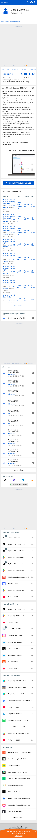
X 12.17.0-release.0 (14, 649)
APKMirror (8, 2)
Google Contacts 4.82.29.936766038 (13, 460)
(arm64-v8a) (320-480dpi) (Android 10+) (9, 268)
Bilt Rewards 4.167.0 (14, 792)
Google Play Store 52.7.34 (16, 570)
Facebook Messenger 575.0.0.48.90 (19, 700)
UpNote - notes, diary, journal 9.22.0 (19, 798)
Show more (17, 306)
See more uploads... (18, 470)
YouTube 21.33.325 (14, 740)
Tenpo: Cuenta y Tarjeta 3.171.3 (17, 759)
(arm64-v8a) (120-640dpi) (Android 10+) (9, 255)
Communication (7, 74)
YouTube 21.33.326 (14, 707)
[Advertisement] (18, 46)
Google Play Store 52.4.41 (16, 557)
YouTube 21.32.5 (13, 597)
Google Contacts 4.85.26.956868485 (13, 391)
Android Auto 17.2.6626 (15, 642)
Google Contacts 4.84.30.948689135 (13, 421)
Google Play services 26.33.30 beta (18, 733)
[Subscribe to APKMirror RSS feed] (32, 480)
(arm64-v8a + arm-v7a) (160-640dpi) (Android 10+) (9, 201)
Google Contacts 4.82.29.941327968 (13, 441)
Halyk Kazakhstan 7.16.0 (15, 785)
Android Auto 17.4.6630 (15, 655)
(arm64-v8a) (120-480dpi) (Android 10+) (9, 241)
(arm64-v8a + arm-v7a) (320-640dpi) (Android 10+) (9, 228)
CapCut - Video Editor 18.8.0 (16, 537)
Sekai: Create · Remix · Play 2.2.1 (18, 772)
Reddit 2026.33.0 (13, 662)
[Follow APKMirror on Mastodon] (14, 480)
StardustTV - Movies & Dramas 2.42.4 (19, 805)
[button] (21, 74)
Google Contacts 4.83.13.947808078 (13, 411)
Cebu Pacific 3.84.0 (14, 765)
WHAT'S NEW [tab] (5, 69)
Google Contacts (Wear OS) (16, 318)
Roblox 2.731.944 (13, 584)
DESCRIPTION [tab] (15, 69)
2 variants (12, 374)
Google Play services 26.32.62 (17, 694)
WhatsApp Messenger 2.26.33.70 (18, 720)
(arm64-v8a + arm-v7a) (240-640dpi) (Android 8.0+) (9, 216)
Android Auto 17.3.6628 (15, 629)
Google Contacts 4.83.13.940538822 (13, 431)
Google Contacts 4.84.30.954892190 (13, 401)
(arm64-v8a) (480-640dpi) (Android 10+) (9, 282)
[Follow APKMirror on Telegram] (23, 480)
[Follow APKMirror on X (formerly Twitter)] (5, 480)
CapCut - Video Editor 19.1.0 (16, 544)
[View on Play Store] (25, 74)
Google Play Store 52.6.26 (16, 590)
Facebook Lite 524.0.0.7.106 (16, 727)
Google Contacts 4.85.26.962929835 (13, 381)
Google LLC (17, 13)
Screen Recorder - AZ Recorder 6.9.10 (19, 752)
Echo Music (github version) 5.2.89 (18, 577)
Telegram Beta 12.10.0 (15, 714)
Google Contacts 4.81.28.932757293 (13, 450)
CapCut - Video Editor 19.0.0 (16, 551)
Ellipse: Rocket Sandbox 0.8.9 (17, 687)
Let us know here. (22, 827)
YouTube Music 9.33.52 (15, 668)
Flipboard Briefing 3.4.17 (15, 812)
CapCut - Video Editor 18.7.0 (16, 564)
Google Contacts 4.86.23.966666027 (13, 371)
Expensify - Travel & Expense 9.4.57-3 (19, 779)
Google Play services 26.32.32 (17, 681)
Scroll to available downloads (20, 183)
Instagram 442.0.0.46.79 (15, 635)
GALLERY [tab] (24, 69)
